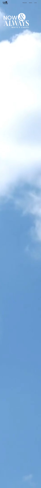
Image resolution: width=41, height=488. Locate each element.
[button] (30, 3)
